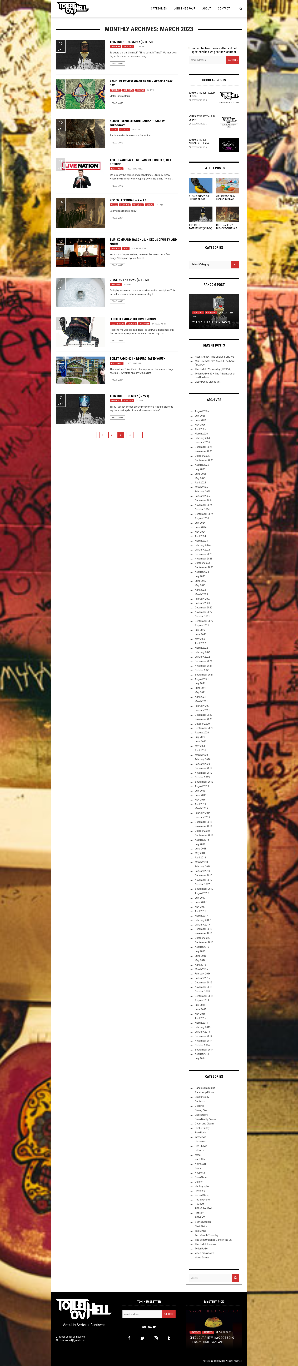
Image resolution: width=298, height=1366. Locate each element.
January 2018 (202, 871)
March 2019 (201, 808)
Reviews (140, 90)
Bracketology (202, 1096)
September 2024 (204, 514)
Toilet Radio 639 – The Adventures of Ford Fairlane (226, 228)
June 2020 (200, 741)
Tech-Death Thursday (206, 1235)
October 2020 (202, 723)
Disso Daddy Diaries (205, 1119)
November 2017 (203, 880)
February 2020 (203, 759)
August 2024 (202, 518)
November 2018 (203, 826)
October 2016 (202, 938)
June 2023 (200, 580)
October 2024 (202, 509)
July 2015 (200, 1005)
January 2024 (202, 549)
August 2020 (202, 732)
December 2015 (203, 982)
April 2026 (200, 429)
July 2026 (200, 415)
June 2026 (200, 420)
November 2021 (203, 665)
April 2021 (200, 696)
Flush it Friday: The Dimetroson (133, 319)
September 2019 (204, 781)
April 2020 (200, 750)
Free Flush (200, 1132)
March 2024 (201, 540)
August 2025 (202, 464)
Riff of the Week (204, 1208)
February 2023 (203, 598)
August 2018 (202, 839)
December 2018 (203, 821)
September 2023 (204, 567)
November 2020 (203, 719)
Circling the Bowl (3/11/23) (129, 280)
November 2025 (203, 451)
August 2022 (202, 625)
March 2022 (201, 647)
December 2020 (203, 714)
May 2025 (200, 478)
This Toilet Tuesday (205, 1244)
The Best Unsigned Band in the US (213, 1239)
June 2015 (200, 1009)
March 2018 (201, 862)
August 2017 (202, 893)
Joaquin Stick (140, 248)
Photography (202, 1186)
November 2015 (203, 987)
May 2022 (200, 639)
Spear (141, 46)
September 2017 (204, 888)
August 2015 (202, 1000)
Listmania (200, 1141)
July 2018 (200, 844)
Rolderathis (160, 324)
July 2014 (200, 1058)
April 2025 (200, 482)
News (126, 248)
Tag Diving (200, 1230)
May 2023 (200, 585)
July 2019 (200, 790)
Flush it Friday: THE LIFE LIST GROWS (214, 356)
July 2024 (200, 522)
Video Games (202, 1257)
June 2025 (200, 473)
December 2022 (203, 607)
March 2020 (201, 755)
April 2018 (200, 857)
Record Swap (202, 1195)
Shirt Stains (201, 1226)
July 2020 (200, 737)
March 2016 (201, 969)
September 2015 (204, 996)
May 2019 (200, 799)
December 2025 (203, 447)
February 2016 (203, 973)
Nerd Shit (200, 1159)
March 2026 (201, 433)
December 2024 (203, 500)
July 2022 (200, 630)
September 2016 (204, 942)
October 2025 (202, 455)
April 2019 (200, 804)
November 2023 (203, 558)
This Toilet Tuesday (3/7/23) (129, 396)
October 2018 (202, 830)
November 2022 (203, 612)
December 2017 (203, 875)
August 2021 (202, 679)
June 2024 (200, 527)
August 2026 (202, 411)
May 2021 (200, 692)
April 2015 (200, 1018)
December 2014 (203, 1036)
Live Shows (201, 1146)
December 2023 (203, 554)
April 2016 (200, 964)
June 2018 (200, 848)
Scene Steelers (203, 1221)
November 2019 (203, 772)
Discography (201, 1114)
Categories (159, 8)
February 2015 (203, 1027)
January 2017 (202, 924)
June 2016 (200, 955)
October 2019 (202, 777)
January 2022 (202, 656)
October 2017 (202, 884)
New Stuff (115, 46)
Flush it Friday (117, 324)
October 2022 (202, 616)
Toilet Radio (116, 169)
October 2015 (202, 991)
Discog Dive (201, 1110)
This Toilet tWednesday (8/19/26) (213, 369)
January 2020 (202, 764)
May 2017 (200, 906)
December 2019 (203, 768)
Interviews (200, 1137)
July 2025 (200, 469)
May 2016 (200, 960)
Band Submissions (205, 1088)
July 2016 (200, 951)
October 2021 (202, 670)
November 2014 (203, 1040)
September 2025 (204, 460)
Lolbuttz (132, 324)
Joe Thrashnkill (135, 169)
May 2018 (200, 853)
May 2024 (200, 531)
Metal (114, 129)
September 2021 (204, 674)
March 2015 (201, 1022)
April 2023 (200, 589)
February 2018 (203, 866)
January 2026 (202, 442)
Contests (200, 1101)
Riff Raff (200, 1213)
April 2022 (200, 643)
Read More (117, 63)
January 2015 (202, 1031)
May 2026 (200, 424)
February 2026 (203, 438)
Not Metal (128, 90)
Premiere (124, 129)
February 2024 (203, 545)
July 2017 (200, 897)
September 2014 (204, 1049)
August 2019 (202, 786)
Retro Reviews (203, 1199)
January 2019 (202, 817)
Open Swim (128, 46)
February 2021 (203, 705)
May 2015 (200, 1013)
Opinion (199, 1181)
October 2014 (202, 1045)
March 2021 (201, 701)
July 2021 (200, 683)
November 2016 (203, 933)
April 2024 (200, 536)
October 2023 (202, 563)
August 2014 (202, 1054)
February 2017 (203, 920)
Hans (152, 90)
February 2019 (203, 813)
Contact (224, 8)
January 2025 (202, 496)
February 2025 (203, 491)
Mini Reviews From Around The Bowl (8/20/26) (226, 199)
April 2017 (200, 911)
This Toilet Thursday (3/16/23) (131, 42)
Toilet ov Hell (219, 1361)
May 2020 (200, 746)
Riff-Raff (200, 1217)
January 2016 (202, 978)
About (206, 8)
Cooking (199, 1105)
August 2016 (202, 946)
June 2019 (200, 795)
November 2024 (203, 505)
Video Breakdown (204, 1253)
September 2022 (204, 621)
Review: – (128, 200)
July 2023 (200, 576)
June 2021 (200, 688)
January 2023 (202, 603)
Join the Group (185, 8)
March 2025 (201, 487)
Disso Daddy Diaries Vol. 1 (208, 381)
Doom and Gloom (204, 1123)
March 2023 (201, 594)
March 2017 (201, 915)
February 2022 (203, 652)
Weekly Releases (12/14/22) (211, 322)
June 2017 (200, 902)
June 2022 (200, 634)
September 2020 (204, 728)
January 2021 (202, 710)
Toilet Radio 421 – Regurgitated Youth (137, 358)
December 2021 (203, 661)
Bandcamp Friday (204, 1092)
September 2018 (204, 835)
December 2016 (203, 929)
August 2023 (202, 572)
